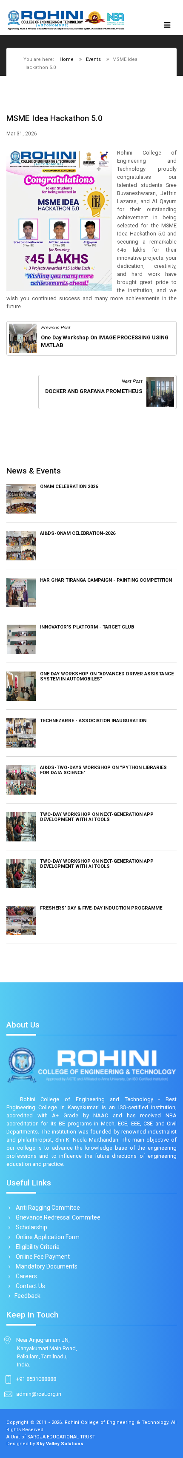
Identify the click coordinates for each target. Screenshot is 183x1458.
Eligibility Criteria (37, 1246)
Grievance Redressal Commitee (57, 1217)
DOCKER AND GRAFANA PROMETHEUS (93, 391)
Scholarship (30, 1227)
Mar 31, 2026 (21, 134)
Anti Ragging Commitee (47, 1207)
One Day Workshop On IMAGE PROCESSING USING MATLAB (105, 341)
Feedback (27, 1295)
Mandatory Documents (45, 1266)
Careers (25, 1276)
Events (93, 59)
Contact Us (29, 1286)
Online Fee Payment (42, 1256)
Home (67, 59)
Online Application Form (47, 1237)
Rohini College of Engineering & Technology (116, 1422)
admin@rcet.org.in (38, 1394)
